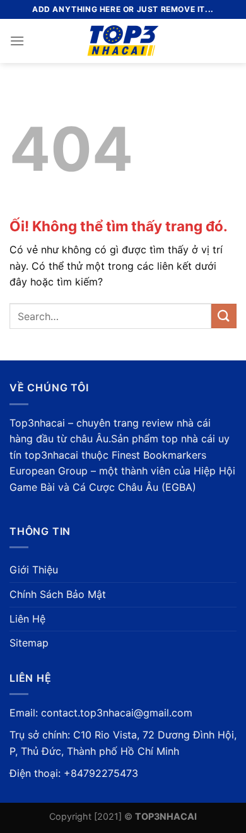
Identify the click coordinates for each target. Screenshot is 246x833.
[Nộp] (224, 316)
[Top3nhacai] (123, 41)
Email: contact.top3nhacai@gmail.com (100, 712)
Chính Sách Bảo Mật (57, 594)
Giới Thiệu (33, 569)
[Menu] (17, 40)
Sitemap (29, 642)
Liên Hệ (27, 618)
